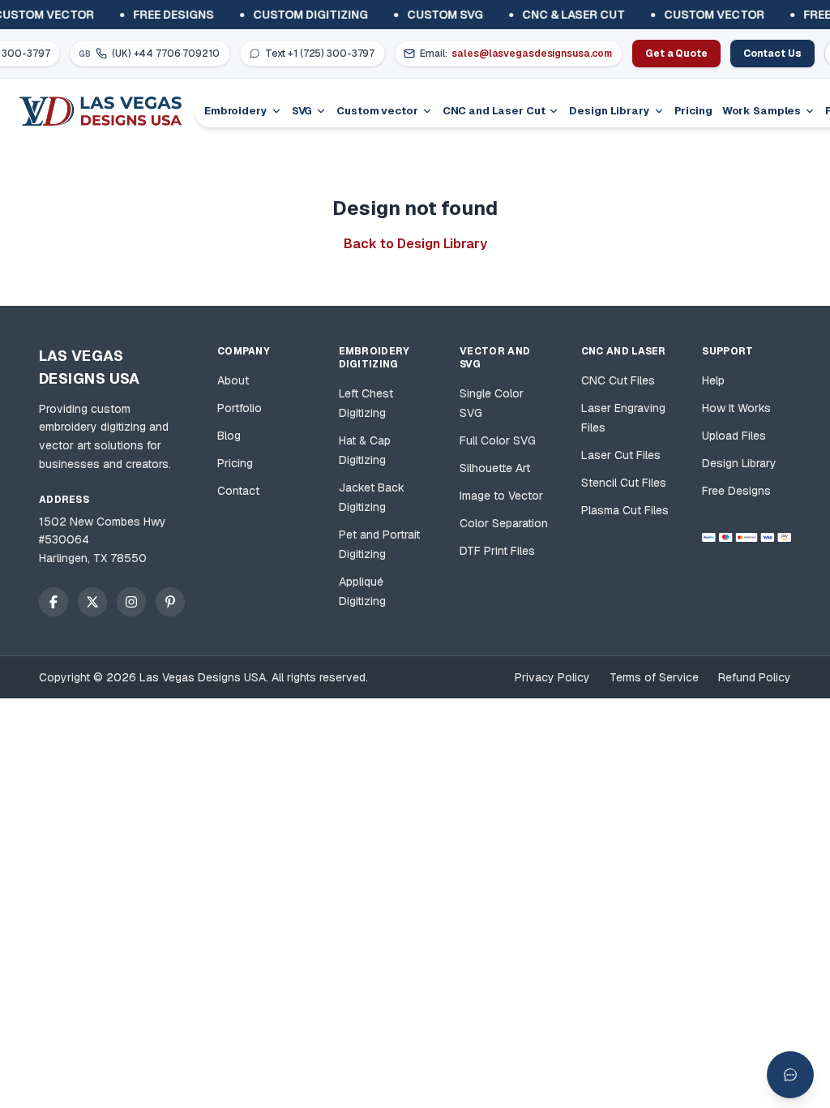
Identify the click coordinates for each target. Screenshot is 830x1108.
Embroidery (235, 111)
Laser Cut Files (621, 455)
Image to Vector (501, 495)
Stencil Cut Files (623, 482)
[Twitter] (92, 601)
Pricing (693, 111)
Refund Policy (754, 677)
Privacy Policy (552, 677)
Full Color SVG (498, 440)
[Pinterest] (170, 601)
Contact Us (772, 53)
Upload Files (734, 435)
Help (713, 380)
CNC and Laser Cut (494, 111)
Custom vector (376, 111)
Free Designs (736, 490)
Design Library (609, 111)
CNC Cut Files (618, 380)
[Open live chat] (790, 1074)
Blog (229, 435)
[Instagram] (131, 601)
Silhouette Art (495, 468)
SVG (302, 111)
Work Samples (761, 111)
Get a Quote (676, 53)
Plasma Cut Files (625, 510)
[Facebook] (53, 601)
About (233, 380)
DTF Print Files (497, 550)
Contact (238, 490)
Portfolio (239, 408)
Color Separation (504, 523)
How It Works (736, 408)
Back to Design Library (415, 243)
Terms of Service (654, 677)
